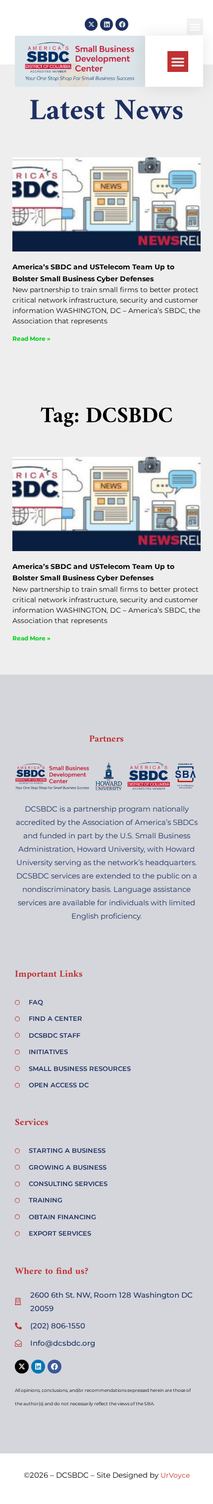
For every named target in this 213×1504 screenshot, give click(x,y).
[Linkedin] (106, 24)
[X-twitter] (91, 24)
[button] (177, 61)
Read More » (31, 338)
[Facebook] (121, 24)
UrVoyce (175, 1475)
